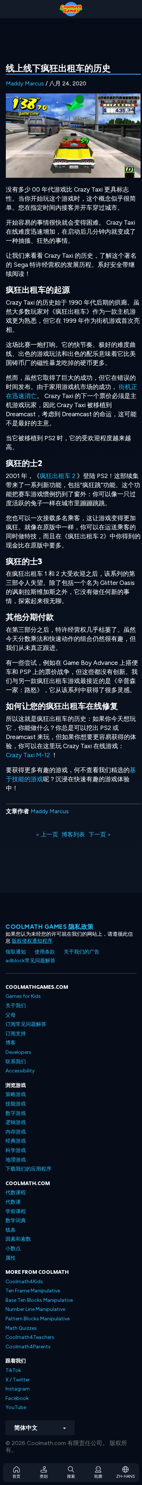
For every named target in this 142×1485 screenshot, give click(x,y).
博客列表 (73, 834)
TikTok (13, 1370)
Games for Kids (23, 996)
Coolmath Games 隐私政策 (49, 926)
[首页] (71, 9)
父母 (10, 1015)
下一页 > (99, 834)
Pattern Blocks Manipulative (37, 1319)
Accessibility (20, 1071)
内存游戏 (15, 1132)
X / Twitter (17, 1380)
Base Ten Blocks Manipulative (39, 1300)
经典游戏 (15, 1141)
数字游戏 (15, 1113)
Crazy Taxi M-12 (28, 755)
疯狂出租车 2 (57, 475)
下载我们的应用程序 (28, 1169)
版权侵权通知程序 (32, 941)
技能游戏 (15, 1104)
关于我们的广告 (81, 952)
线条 (10, 1230)
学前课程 (15, 1211)
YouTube (15, 1407)
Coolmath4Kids (24, 1282)
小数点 (13, 1248)
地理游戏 (15, 1160)
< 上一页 (47, 834)
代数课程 (15, 1192)
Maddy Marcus (25, 83)
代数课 (13, 1202)
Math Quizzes (21, 1328)
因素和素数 (18, 1239)
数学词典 (15, 1220)
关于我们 (15, 1006)
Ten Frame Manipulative (32, 1291)
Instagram (17, 1389)
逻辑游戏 (15, 1122)
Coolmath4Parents (28, 1347)
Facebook (17, 1398)
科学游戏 (15, 1150)
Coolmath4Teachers (29, 1337)
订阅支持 (15, 1034)
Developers (18, 1052)
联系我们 (15, 1062)
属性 (10, 1258)
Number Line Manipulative (35, 1309)
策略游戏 (15, 1094)
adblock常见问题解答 (30, 961)
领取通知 (15, 952)
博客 (10, 1043)
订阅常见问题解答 (25, 1024)
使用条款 (45, 952)
